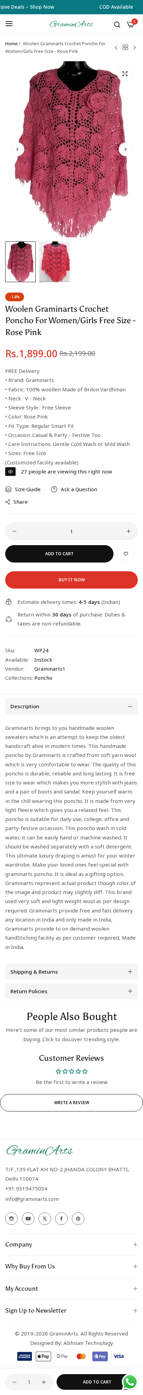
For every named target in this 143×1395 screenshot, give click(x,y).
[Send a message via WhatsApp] (130, 1382)
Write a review (71, 1103)
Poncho (43, 677)
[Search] (117, 24)
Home (11, 43)
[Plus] (129, 531)
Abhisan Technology (87, 1342)
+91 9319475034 (26, 1188)
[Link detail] (11, 1218)
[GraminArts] (71, 24)
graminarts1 (50, 668)
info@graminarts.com (32, 1198)
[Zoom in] (125, 73)
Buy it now (72, 580)
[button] (126, 149)
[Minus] (14, 531)
